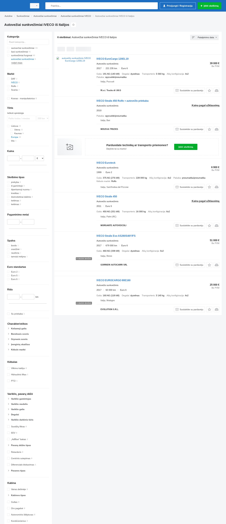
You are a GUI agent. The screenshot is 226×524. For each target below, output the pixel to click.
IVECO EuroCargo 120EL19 (113, 59)
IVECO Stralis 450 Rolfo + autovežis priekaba (123, 101)
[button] (209, 90)
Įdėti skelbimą (185, 147)
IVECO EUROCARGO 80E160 (114, 280)
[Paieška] (48, 6)
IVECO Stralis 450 (107, 196)
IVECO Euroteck (106, 162)
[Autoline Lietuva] (15, 6)
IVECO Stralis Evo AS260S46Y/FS (116, 236)
